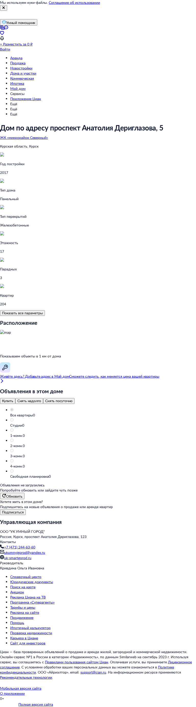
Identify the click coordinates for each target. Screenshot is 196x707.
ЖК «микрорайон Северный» (24, 137)
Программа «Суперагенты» (32, 602)
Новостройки (21, 68)
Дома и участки (23, 73)
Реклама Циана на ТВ (28, 597)
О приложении (12, 693)
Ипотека (17, 83)
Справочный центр (25, 576)
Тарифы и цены (22, 607)
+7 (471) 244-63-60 (19, 547)
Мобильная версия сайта (20, 688)
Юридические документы (31, 581)
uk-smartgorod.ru (17, 557)
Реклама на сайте (24, 612)
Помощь (17, 622)
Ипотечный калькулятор (30, 627)
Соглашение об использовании (74, 2)
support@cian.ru (93, 672)
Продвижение (21, 617)
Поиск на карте (22, 586)
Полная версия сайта (35, 704)
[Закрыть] (3, 8)
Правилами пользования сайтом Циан (76, 662)
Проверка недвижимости (31, 632)
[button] (103, 415)
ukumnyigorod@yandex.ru (24, 552)
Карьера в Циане (24, 638)
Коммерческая (22, 78)
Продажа (18, 63)
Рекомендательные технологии (26, 677)
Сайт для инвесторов (27, 643)
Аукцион (17, 592)
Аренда (16, 57)
